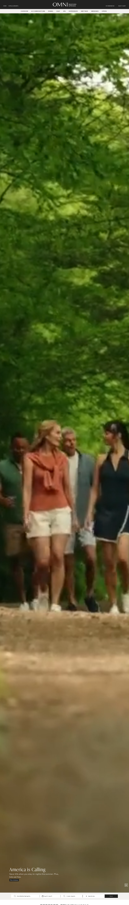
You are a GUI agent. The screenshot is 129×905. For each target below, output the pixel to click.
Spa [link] (64, 11)
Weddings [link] (95, 11)
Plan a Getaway (14, 880)
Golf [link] (58, 11)
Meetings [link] (84, 11)
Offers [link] (104, 11)
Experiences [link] (73, 11)
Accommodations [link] (38, 11)
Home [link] (4, 5)
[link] (111, 5)
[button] (122, 5)
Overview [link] (24, 11)
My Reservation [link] (110, 5)
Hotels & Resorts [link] (13, 5)
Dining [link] (50, 11)
